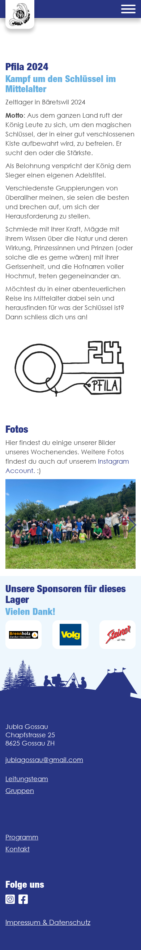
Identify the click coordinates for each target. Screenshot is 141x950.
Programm (21, 837)
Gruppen (19, 790)
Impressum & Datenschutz (47, 922)
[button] (8, 524)
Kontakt (17, 849)
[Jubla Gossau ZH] (20, 14)
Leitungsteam (26, 779)
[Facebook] (23, 899)
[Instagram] (10, 899)
